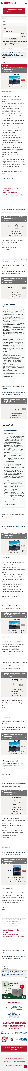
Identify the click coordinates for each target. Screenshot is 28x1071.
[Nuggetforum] (14, 1007)
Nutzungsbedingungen (19, 1061)
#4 (25, 402)
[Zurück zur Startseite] (9, 3)
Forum (5, 53)
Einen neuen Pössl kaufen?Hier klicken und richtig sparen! (15, 10)
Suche (4, 24)
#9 (25, 794)
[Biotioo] (14, 990)
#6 (25, 616)
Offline (23, 79)
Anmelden (8, 209)
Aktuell (4, 21)
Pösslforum (13, 53)
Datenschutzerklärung (10, 1058)
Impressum (21, 1058)
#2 (25, 220)
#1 (25, 71)
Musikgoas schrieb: (11, 761)
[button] (26, 3)
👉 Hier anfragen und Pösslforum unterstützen (14, 1048)
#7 (25, 676)
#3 (25, 282)
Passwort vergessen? (10, 41)
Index (3, 18)
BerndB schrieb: (9, 304)
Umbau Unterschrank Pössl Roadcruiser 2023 (12, 56)
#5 (25, 537)
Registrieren (15, 44)
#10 (25, 863)
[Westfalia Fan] (14, 1014)
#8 (25, 738)
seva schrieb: (8, 425)
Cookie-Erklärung (7, 1061)
